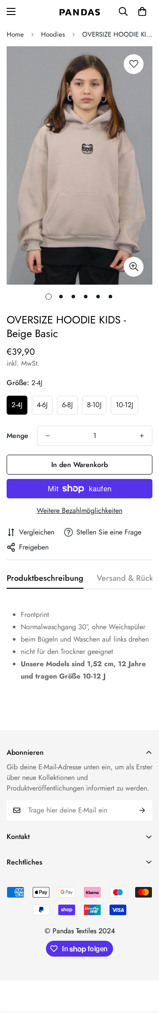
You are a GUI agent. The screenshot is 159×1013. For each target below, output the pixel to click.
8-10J (94, 405)
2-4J (17, 405)
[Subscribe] (142, 810)
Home (15, 34)
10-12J (124, 405)
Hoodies (53, 34)
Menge (17, 435)
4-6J (42, 405)
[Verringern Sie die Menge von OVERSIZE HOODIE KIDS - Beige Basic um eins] (48, 435)
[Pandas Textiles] (80, 11)
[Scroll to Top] (143, 966)
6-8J (67, 405)
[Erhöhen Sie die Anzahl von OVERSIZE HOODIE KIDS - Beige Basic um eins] (142, 435)
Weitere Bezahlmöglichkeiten (79, 510)
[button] (142, 11)
